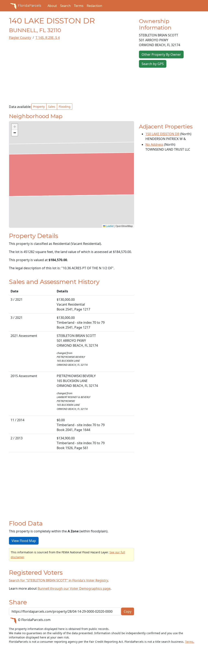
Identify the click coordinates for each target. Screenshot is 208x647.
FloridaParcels (29, 6)
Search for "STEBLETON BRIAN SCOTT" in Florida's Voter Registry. (59, 580)
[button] (15, 127)
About (52, 5)
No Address (154, 144)
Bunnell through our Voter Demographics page (74, 588)
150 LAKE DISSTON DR (162, 134)
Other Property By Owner (161, 54)
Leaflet (109, 226)
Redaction (94, 5)
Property (39, 107)
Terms (78, 5)
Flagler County (20, 37)
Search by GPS (153, 64)
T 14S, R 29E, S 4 (48, 37)
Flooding (64, 107)
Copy (127, 611)
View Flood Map (24, 540)
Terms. (189, 642)
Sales (51, 107)
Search (65, 5)
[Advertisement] (71, 71)
